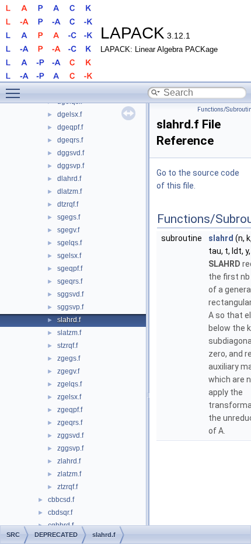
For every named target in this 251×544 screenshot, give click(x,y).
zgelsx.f (69, 397)
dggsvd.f (70, 153)
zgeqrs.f (69, 423)
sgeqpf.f (69, 268)
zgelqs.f (69, 384)
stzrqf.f (67, 345)
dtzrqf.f (67, 204)
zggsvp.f (70, 448)
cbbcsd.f (61, 500)
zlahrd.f (69, 461)
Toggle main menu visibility (15, 92)
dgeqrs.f (70, 140)
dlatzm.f (69, 191)
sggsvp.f (70, 307)
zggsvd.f (70, 435)
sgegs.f (68, 217)
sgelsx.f (69, 256)
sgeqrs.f (69, 281)
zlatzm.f (69, 474)
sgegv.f (68, 230)
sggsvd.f (70, 294)
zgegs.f (68, 358)
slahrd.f (69, 320)
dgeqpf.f (70, 127)
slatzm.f (69, 333)
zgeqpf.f (69, 410)
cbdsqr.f (60, 512)
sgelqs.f (69, 243)
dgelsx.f (69, 114)
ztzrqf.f (67, 487)
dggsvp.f (70, 166)
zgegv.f (68, 371)
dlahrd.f (69, 179)
